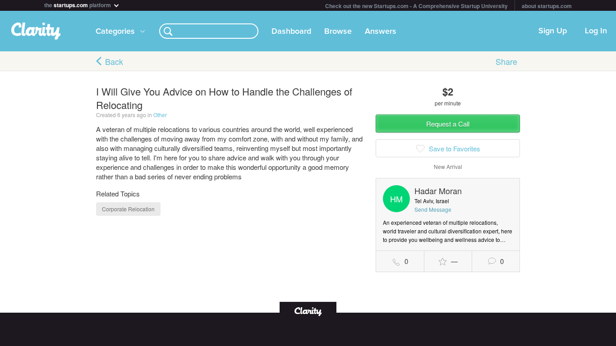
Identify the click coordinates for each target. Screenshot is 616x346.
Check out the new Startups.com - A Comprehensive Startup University (416, 6)
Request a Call (447, 123)
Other (160, 114)
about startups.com (547, 6)
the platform (78, 4)
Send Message (432, 209)
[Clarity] (308, 310)
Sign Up (552, 31)
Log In (596, 31)
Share (506, 61)
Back (114, 61)
